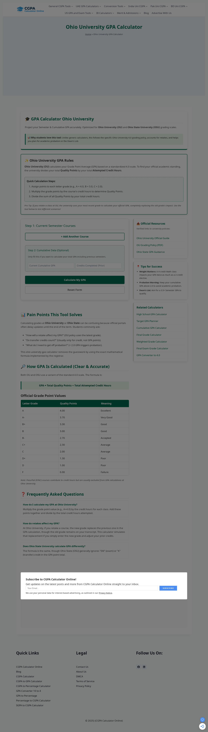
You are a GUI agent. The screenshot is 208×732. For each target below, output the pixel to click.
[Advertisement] (104, 76)
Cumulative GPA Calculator (152, 327)
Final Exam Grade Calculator (152, 348)
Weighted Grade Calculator (152, 341)
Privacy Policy (83, 686)
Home (88, 34)
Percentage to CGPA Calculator (33, 700)
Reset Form (74, 289)
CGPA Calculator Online (29, 666)
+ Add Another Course (75, 236)
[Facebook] (138, 666)
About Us (81, 671)
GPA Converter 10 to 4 (28, 690)
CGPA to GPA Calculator (29, 681)
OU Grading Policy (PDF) (150, 245)
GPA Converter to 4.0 (148, 355)
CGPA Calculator (25, 676)
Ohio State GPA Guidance (151, 251)
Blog (146, 13)
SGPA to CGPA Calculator (29, 705)
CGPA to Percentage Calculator (33, 686)
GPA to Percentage (26, 695)
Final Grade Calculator (149, 334)
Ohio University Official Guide (153, 238)
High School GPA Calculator (152, 314)
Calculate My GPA (75, 280)
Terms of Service (85, 681)
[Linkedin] (144, 666)
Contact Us (82, 666)
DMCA (79, 676)
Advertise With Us (161, 13)
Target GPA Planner (147, 321)
